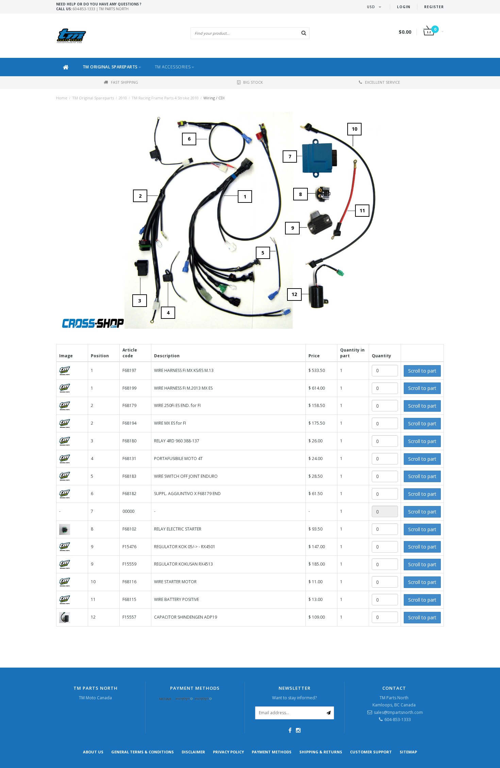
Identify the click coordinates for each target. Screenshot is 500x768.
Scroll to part (422, 370)
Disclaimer (193, 751)
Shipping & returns (320, 751)
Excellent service (382, 82)
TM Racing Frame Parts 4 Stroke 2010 (165, 97)
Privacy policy (228, 751)
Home (61, 97)
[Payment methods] (165, 699)
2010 (123, 97)
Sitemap (408, 751)
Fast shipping (124, 82)
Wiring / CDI (213, 97)
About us (93, 751)
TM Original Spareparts (110, 67)
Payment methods (271, 751)
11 (362, 210)
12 (294, 294)
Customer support (371, 751)
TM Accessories (173, 67)
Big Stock (253, 82)
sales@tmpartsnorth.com (398, 712)
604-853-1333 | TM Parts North (98, 6)
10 (354, 129)
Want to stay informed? (294, 698)
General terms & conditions (142, 751)
